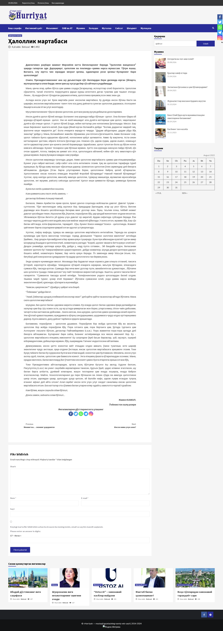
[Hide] (222, 42)
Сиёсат (119, 28)
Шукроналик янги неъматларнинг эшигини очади (66, 595)
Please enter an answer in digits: (25, 531)
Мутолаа (106, 28)
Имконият (98, 585)
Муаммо (80, 28)
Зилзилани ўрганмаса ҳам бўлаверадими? (187, 87)
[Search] (213, 28)
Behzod (26, 46)
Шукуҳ (54, 585)
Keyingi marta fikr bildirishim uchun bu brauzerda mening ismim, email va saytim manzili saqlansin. (56, 527)
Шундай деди (141, 585)
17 (176, 177)
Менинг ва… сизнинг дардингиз (39, 425)
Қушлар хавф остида (177, 73)
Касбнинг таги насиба (177, 129)
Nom (13, 498)
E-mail (84, 498)
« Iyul (158, 193)
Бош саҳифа (14, 28)
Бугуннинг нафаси (185, 585)
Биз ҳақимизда (58, 3)
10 (176, 171)
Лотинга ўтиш (43, 3)
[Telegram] (86, 414)
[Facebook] (71, 414)
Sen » (184, 193)
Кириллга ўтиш (28, 3)
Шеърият (132, 28)
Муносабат (14, 585)
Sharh (13, 466)
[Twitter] (76, 414)
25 (185, 182)
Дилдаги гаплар (15, 36)
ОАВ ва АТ (67, 28)
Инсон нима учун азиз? (125, 425)
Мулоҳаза (146, 28)
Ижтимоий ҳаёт (33, 28)
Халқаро (93, 28)
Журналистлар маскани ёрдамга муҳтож (186, 101)
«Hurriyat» (88, 623)
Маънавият (52, 28)
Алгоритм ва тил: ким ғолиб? (180, 59)
